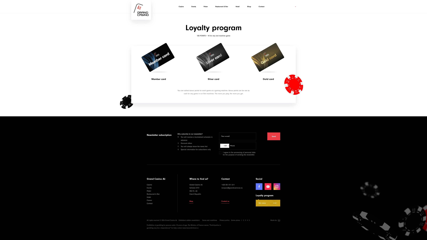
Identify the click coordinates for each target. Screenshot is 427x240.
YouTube (268, 186)
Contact (261, 7)
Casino (181, 7)
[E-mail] (257, 136)
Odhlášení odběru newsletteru (189, 220)
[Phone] (257, 145)
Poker (206, 7)
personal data (250, 152)
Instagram (277, 186)
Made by (273, 220)
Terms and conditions (209, 220)
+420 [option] (225, 146)
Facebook (259, 186)
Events (193, 7)
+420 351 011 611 (228, 185)
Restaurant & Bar (221, 7)
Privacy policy (225, 220)
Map (191, 201)
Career (149, 200)
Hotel (238, 7)
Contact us (225, 201)
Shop (249, 7)
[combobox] (224, 146)
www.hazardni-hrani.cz (190, 228)
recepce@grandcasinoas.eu (232, 188)
